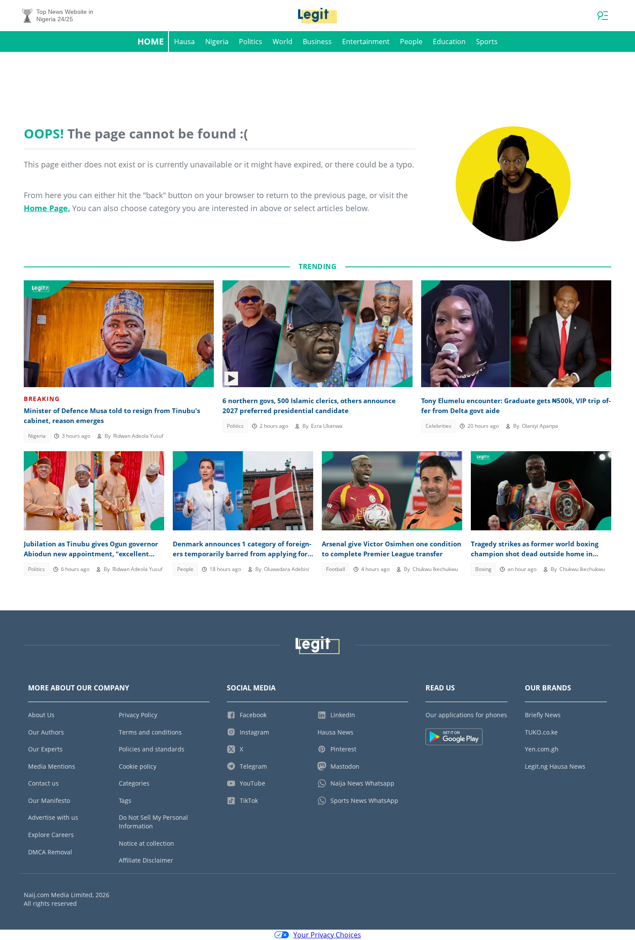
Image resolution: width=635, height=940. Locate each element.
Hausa (184, 41)
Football (335, 569)
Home (150, 41)
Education (449, 41)
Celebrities (438, 426)
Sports (487, 41)
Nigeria (217, 41)
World (282, 41)
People (411, 41)
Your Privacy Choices (327, 935)
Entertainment (366, 41)
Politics (250, 41)
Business (317, 41)
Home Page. (47, 208)
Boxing (483, 569)
